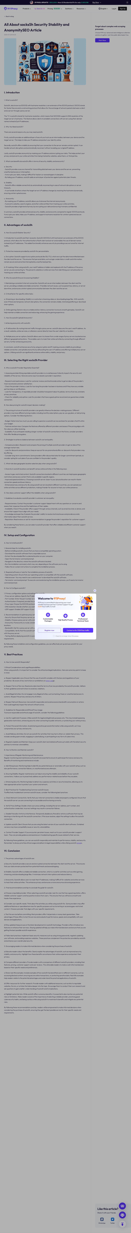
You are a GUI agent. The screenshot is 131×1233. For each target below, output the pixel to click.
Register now (49, 630)
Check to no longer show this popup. (67, 636)
